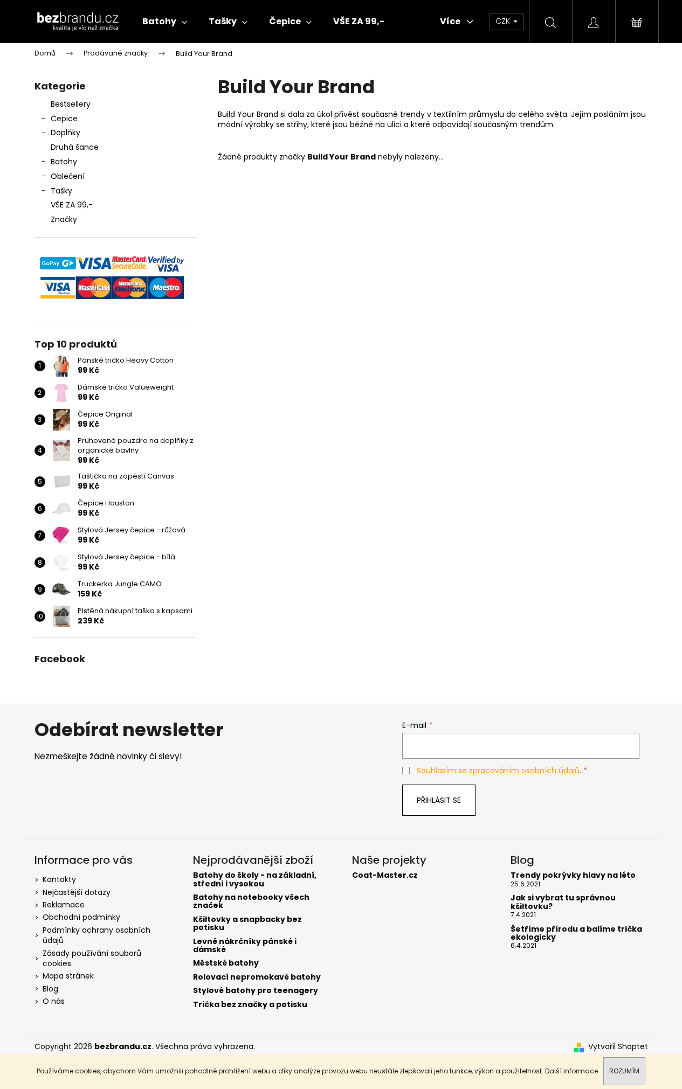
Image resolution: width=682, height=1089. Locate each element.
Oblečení (68, 176)
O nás (54, 1001)
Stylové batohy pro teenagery (255, 991)
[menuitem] (165, 21)
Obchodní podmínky (81, 917)
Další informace (571, 1071)
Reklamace (64, 904)
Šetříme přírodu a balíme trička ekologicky (576, 933)
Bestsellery (71, 104)
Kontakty (59, 879)
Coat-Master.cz (385, 875)
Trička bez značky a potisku (250, 1005)
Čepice (64, 118)
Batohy (64, 161)
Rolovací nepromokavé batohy (257, 977)
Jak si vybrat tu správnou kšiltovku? (563, 902)
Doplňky (65, 132)
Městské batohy (226, 963)
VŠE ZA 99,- (72, 204)
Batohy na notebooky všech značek (251, 901)
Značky (64, 219)
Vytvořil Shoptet (618, 1047)
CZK (503, 21)
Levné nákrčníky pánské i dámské (245, 946)
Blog (50, 988)
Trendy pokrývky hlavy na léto (573, 875)
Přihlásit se (439, 800)
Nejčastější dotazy (77, 892)
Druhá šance (75, 147)
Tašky (61, 190)
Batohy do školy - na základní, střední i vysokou (254, 879)
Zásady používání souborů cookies (92, 958)
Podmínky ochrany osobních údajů (96, 935)
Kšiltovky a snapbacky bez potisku (247, 923)
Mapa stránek (68, 975)
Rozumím (624, 1071)
